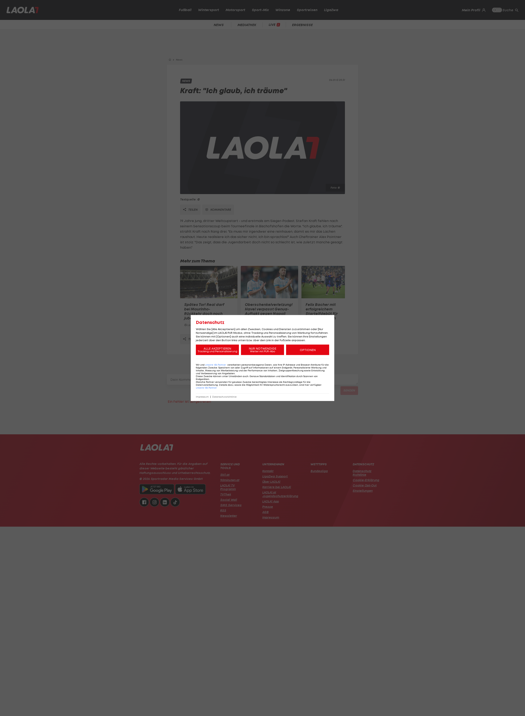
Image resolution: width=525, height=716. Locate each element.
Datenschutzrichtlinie (224, 397)
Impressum (202, 397)
